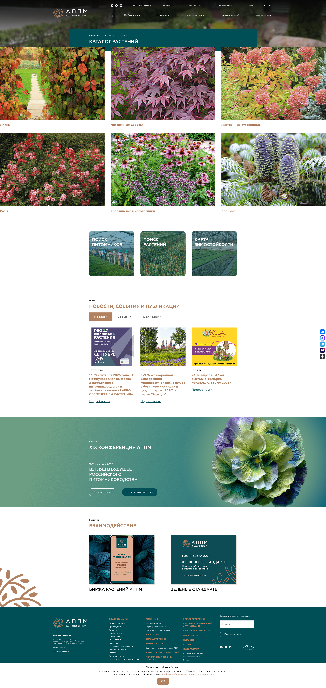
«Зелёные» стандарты (196, 631)
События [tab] (124, 316)
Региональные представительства (124, 659)
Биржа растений (230, 15)
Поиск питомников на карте (158, 630)
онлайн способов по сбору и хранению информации (188, 674)
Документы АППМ (117, 636)
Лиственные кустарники (240, 124)
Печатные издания (195, 15)
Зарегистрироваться (140, 492)
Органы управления (118, 627)
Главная (94, 36)
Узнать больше (102, 492)
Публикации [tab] (151, 316)
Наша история (115, 640)
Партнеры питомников (156, 627)
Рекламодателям (116, 656)
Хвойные (228, 211)
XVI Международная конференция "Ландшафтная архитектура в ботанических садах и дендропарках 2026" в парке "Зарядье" (162, 385)
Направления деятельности (121, 646)
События (187, 660)
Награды (113, 653)
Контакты (113, 630)
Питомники (163, 15)
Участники (152, 635)
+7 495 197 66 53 (59, 647)
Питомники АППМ (153, 623)
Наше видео (190, 635)
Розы (4, 211)
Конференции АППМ (192, 657)
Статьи (187, 645)
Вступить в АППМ (224, 5)
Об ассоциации (118, 619)
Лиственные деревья (127, 124)
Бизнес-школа (155, 644)
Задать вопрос (167, 5)
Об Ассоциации (132, 15)
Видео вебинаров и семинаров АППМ (162, 648)
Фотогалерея (191, 649)
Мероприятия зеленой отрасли (159, 658)
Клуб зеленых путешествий (162, 653)
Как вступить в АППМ (118, 623)
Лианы (5, 124)
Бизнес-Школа (263, 15)
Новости (188, 640)
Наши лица (113, 643)
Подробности (99, 401)
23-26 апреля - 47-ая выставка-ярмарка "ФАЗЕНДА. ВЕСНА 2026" (211, 379)
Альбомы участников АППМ (195, 653)
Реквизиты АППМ (116, 633)
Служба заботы (193, 5)
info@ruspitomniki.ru (61, 651)
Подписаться (232, 634)
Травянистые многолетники (133, 211)
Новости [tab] (100, 316)
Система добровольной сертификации (197, 625)
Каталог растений (116, 36)
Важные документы (117, 649)
